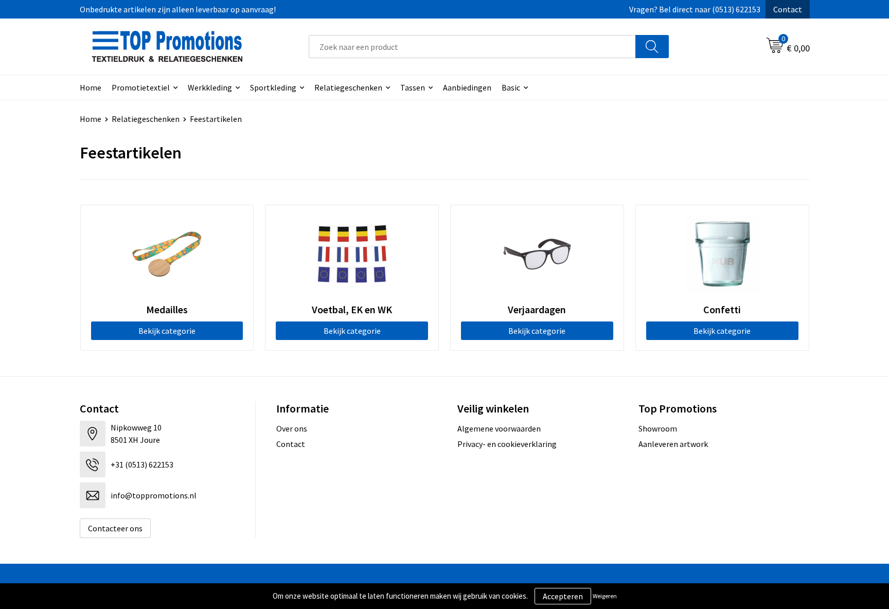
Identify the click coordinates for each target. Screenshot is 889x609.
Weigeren (605, 596)
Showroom (657, 428)
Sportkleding (273, 87)
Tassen (412, 87)
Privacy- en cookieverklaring (507, 444)
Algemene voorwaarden (499, 428)
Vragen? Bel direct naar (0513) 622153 (694, 9)
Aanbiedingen (467, 87)
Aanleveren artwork (673, 444)
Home (90, 87)
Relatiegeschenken (348, 87)
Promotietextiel (141, 87)
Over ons (291, 428)
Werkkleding (210, 87)
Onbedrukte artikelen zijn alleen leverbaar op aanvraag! (178, 9)
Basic (511, 87)
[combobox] (472, 46)
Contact (787, 9)
